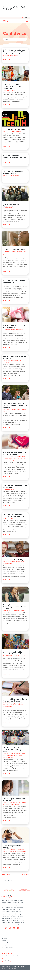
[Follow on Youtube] (14, 928)
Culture (13, 131)
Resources (20, 208)
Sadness (18, 561)
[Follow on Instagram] (10, 928)
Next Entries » (25, 874)
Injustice (18, 456)
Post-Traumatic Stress (12, 253)
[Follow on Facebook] (2, 928)
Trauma (12, 90)
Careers (4, 935)
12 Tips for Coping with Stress (14, 249)
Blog (3, 936)
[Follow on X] (6, 928)
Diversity (18, 131)
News (12, 409)
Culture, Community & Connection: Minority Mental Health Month (13, 86)
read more (6, 59)
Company (4, 938)
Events (23, 753)
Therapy (11, 331)
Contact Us (5, 940)
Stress (5, 255)
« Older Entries (6, 874)
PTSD (17, 458)
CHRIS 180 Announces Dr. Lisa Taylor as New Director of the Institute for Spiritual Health (14, 52)
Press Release (14, 55)
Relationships (19, 284)
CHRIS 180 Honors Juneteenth (14, 130)
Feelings (18, 251)
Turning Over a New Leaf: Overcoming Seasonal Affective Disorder (14, 607)
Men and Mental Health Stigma (14, 560)
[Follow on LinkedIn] (18, 928)
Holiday (13, 329)
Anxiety (13, 251)
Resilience (14, 208)
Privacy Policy (6, 945)
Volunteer (17, 331)
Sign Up (6, 960)
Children (13, 656)
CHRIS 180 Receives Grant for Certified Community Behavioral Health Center (15, 405)
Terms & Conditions (7, 947)
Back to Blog (8, 880)
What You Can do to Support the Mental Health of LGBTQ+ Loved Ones (15, 750)
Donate (4, 933)
